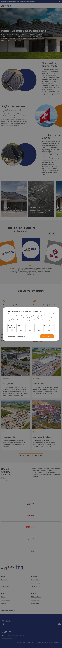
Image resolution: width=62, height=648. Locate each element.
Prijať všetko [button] (47, 336)
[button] (16, 336)
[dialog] (31, 324)
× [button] (56, 309)
